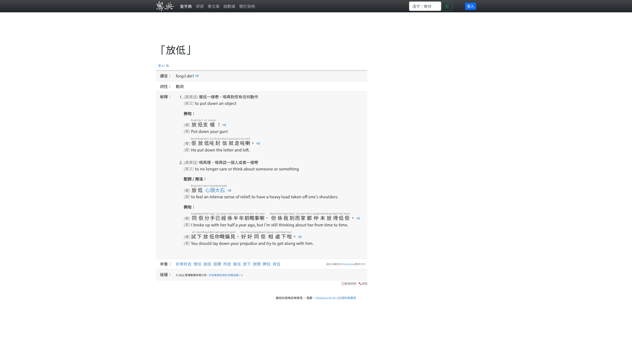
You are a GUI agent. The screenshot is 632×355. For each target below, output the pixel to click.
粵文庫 (213, 6)
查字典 (186, 6)
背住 (276, 264)
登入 (470, 6)
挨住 (237, 264)
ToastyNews (348, 264)
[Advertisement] (246, 31)
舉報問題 (350, 283)
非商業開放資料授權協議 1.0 (226, 275)
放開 (257, 264)
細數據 (229, 6)
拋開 (217, 264)
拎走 (227, 264)
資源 (200, 6)
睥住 (267, 264)
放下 (247, 264)
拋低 (207, 264)
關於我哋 (247, 6)
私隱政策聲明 (347, 298)
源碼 (364, 283)
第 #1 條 (163, 65)
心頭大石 (215, 190)
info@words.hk (325, 298)
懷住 (197, 264)
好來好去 (184, 264)
